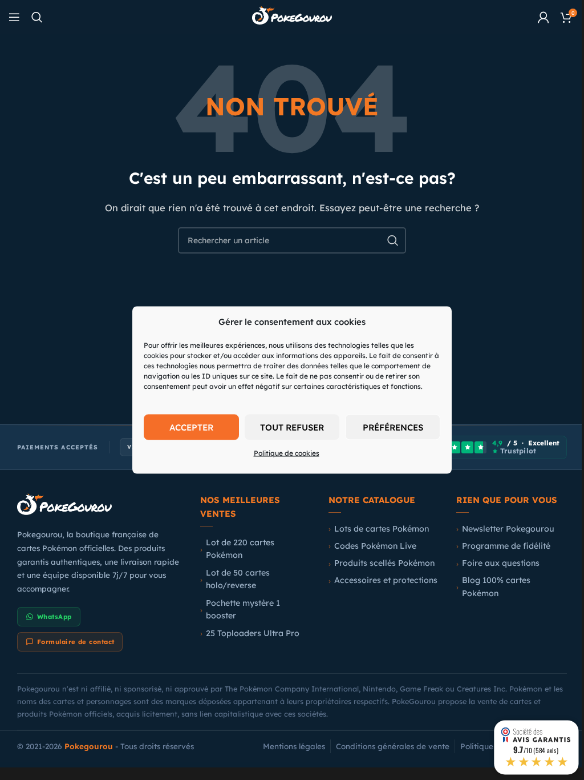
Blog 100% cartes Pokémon (496, 586)
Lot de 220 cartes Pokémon (240, 549)
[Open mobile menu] (14, 17)
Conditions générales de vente (392, 746)
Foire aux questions (501, 563)
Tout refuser (292, 426)
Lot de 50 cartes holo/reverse (238, 579)
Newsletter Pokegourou (508, 529)
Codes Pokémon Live (375, 546)
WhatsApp (54, 617)
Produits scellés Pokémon (384, 563)
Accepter (191, 426)
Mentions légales (294, 746)
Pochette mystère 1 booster (243, 609)
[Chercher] (37, 17)
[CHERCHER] (393, 240)
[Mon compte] (543, 17)
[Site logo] (292, 16)
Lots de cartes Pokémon (381, 529)
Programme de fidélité (506, 546)
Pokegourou (88, 746)
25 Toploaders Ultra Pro (252, 633)
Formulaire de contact (75, 642)
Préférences (393, 426)
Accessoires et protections (385, 580)
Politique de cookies (286, 453)
